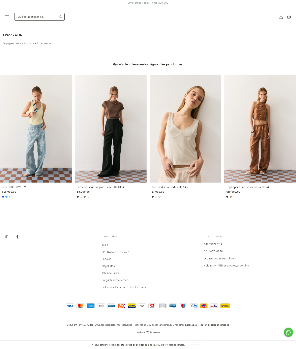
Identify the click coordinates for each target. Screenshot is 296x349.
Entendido (196, 345)
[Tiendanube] (148, 332)
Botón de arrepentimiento (215, 325)
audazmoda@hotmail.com (220, 258)
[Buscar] (60, 16)
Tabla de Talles (110, 273)
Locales (106, 258)
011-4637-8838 (213, 251)
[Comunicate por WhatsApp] (288, 332)
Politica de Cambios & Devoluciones (124, 287)
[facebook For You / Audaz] (17, 237)
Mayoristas (108, 265)
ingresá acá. (191, 325)
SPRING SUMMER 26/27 (115, 251)
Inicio (105, 244)
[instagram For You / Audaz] (7, 237)
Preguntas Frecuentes (115, 280)
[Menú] (7, 17)
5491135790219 (213, 244)
